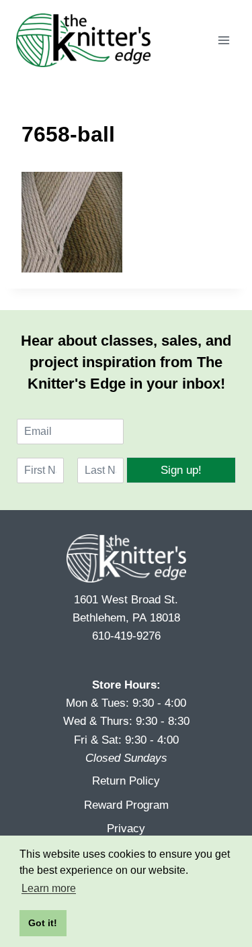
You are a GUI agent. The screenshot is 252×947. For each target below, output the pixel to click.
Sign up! (181, 470)
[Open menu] (223, 40)
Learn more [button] (49, 888)
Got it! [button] (42, 922)
